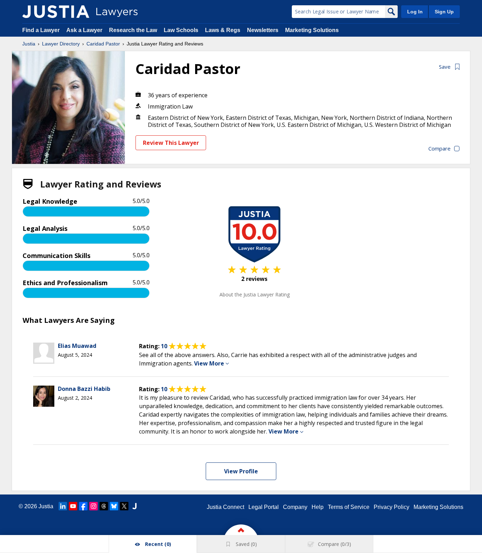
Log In (415, 11)
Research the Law (133, 30)
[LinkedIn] (63, 506)
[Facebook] (83, 506)
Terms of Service (348, 507)
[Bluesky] (114, 506)
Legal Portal (263, 507)
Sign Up (444, 11)
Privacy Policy (391, 507)
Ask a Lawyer (85, 30)
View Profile (241, 471)
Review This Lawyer (171, 143)
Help (318, 507)
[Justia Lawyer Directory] (134, 506)
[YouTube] (73, 506)
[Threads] (104, 506)
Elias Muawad (77, 346)
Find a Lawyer (41, 30)
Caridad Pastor (103, 44)
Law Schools (181, 30)
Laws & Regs (222, 30)
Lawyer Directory (61, 44)
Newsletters (262, 30)
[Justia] (55, 11)
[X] (124, 506)
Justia (28, 44)
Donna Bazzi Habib (84, 389)
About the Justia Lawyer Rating (254, 294)
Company (295, 507)
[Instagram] (93, 506)
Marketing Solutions (312, 30)
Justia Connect (225, 507)
